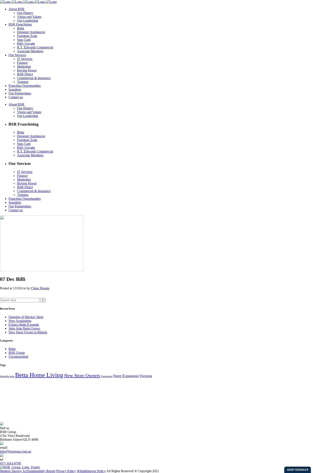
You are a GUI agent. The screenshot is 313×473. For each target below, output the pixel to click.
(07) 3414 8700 (10, 463)
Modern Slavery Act (13, 471)
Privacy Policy (66, 471)
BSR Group (17, 352)
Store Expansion (126, 376)
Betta (12, 349)
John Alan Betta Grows (24, 328)
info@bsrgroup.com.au (15, 451)
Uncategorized (18, 356)
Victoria (145, 376)
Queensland (106, 376)
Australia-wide (7, 376)
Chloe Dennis (40, 288)
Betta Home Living (39, 375)
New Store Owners (82, 375)
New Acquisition (20, 321)
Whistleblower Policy (91, 471)
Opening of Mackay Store (26, 317)
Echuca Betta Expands (24, 324)
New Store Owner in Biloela (28, 332)
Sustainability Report (41, 471)
